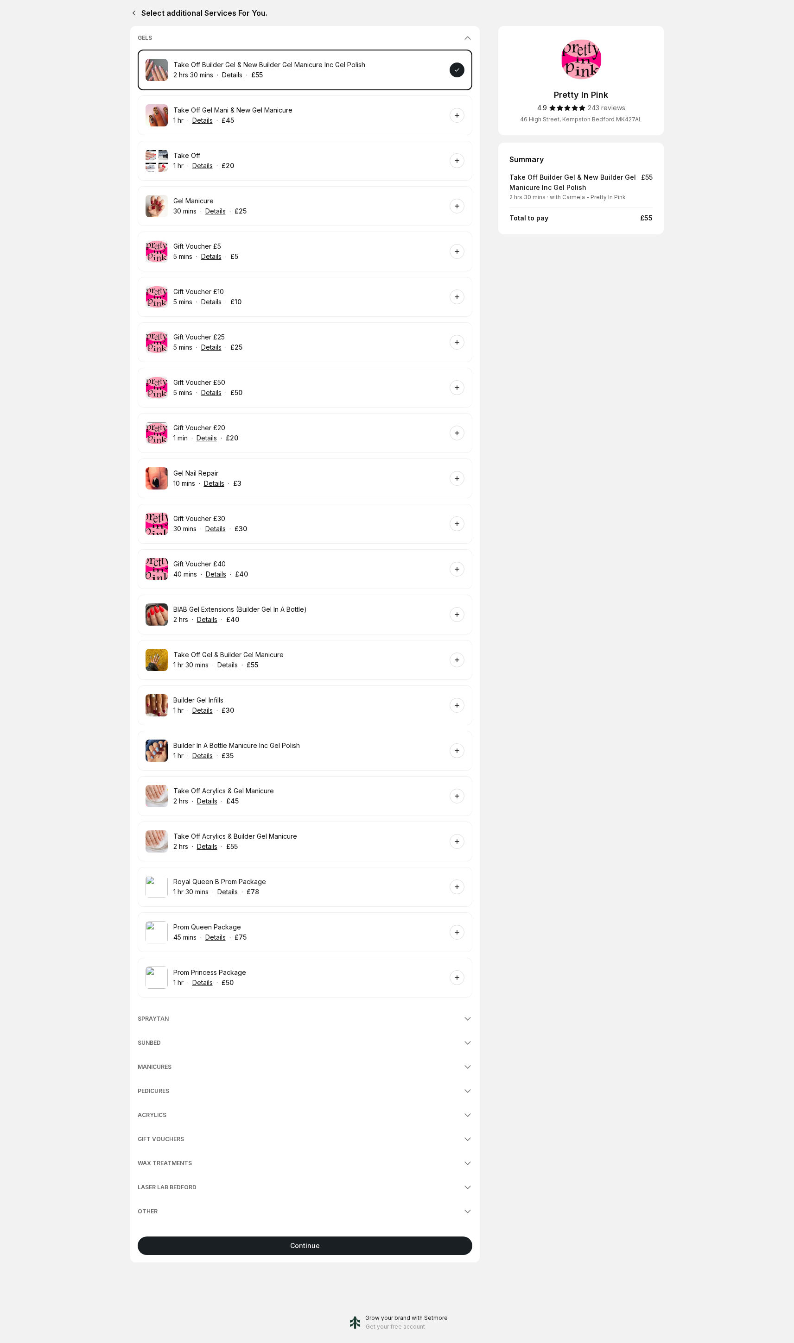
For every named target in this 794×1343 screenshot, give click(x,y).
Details (232, 75)
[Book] (457, 70)
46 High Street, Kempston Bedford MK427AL (581, 119)
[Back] (132, 13)
